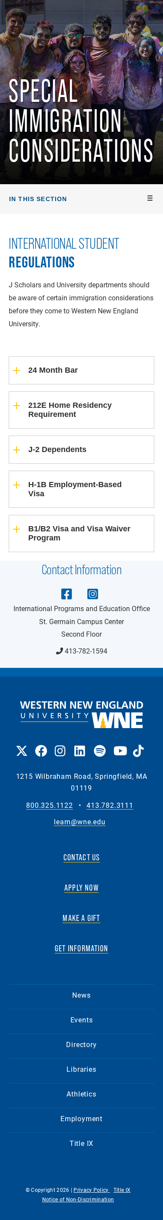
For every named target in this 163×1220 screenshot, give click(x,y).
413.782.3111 (109, 805)
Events (81, 1019)
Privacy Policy (91, 1189)
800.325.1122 (49, 805)
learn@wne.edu (79, 822)
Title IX (81, 1143)
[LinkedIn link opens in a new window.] (79, 744)
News (81, 994)
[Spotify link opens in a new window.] (99, 744)
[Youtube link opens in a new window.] (118, 744)
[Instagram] (93, 587)
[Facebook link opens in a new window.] (40, 744)
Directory (81, 1044)
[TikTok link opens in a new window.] (138, 744)
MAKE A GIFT (81, 918)
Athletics (81, 1093)
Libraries (81, 1069)
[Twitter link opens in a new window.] (21, 744)
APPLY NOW (81, 887)
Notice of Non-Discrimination (78, 1199)
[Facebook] (67, 587)
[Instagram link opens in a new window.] (60, 744)
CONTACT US (81, 857)
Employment (81, 1118)
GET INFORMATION (81, 948)
